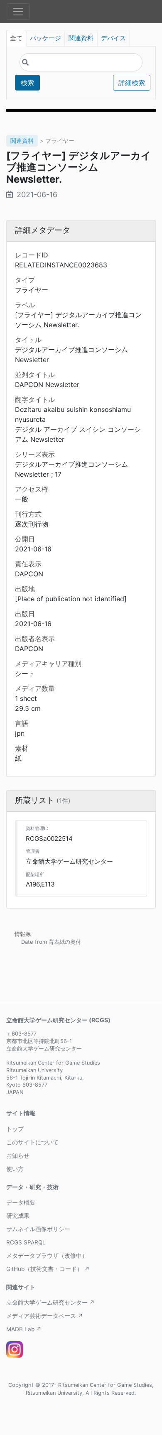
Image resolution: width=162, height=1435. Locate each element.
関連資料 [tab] (81, 38)
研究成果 (17, 1215)
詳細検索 (131, 82)
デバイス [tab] (113, 38)
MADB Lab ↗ (24, 1329)
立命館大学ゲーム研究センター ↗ (50, 1302)
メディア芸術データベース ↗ (44, 1316)
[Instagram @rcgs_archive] (14, 1349)
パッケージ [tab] (45, 38)
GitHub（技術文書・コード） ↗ (48, 1269)
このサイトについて (32, 1142)
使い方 (15, 1169)
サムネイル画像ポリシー (38, 1229)
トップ (15, 1129)
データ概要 (20, 1202)
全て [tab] (16, 38)
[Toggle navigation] (18, 11)
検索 (27, 82)
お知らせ (17, 1155)
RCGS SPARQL (26, 1242)
